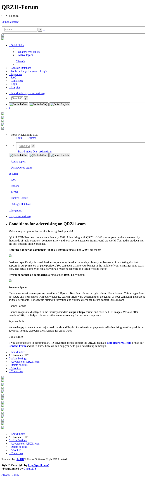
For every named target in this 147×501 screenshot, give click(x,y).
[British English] (59, 104)
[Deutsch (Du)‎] (18, 104)
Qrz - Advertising (21, 216)
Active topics (18, 161)
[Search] (26, 98)
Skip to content (9, 21)
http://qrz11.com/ (38, 465)
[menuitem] (28, 51)
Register (31, 137)
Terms (14, 191)
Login (19, 137)
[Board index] (2, 35)
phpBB (20, 459)
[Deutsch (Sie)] (39, 104)
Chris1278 (29, 468)
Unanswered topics (21, 167)
